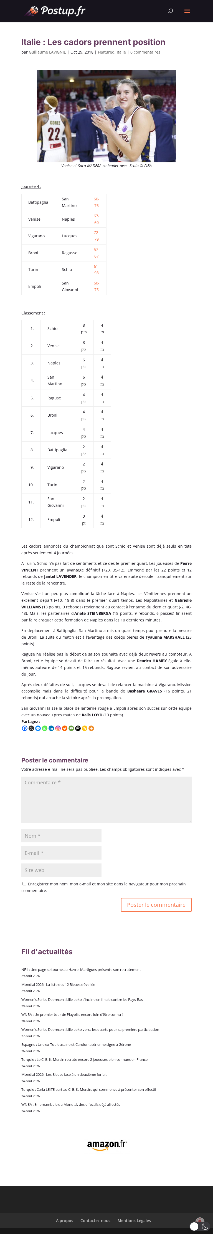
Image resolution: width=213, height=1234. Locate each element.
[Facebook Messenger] (38, 728)
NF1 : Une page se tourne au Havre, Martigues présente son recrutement (81, 969)
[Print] (64, 728)
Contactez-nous (95, 1220)
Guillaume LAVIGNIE (47, 52)
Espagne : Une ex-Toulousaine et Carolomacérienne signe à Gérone (76, 1044)
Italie (121, 52)
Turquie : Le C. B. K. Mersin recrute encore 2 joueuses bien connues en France (84, 1059)
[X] (31, 728)
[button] (199, 1226)
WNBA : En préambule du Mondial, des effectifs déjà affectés (70, 1104)
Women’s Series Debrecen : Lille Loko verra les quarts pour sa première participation (90, 1029)
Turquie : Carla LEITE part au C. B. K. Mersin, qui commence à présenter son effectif (88, 1089)
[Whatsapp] (44, 728)
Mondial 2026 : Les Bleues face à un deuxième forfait (64, 1074)
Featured (106, 52)
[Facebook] (24, 728)
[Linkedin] (51, 728)
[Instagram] (58, 728)
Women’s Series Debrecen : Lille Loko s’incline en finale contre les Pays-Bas (82, 999)
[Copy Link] (84, 728)
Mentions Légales (134, 1220)
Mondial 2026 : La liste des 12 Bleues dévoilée (58, 984)
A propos (64, 1220)
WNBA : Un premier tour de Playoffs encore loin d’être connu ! (72, 1014)
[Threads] (78, 728)
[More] (91, 728)
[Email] (71, 728)
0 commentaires (145, 52)
